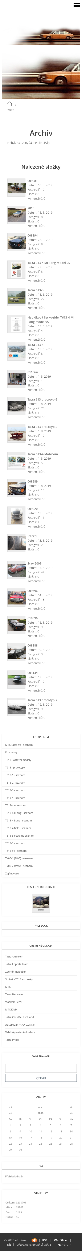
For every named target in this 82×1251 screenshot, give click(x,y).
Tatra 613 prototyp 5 (42, 427)
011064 (33, 372)
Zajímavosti (12, 873)
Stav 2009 (34, 563)
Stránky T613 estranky (19, 979)
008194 (33, 235)
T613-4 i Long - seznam (19, 813)
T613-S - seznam (15, 843)
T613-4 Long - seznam (18, 820)
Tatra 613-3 (36, 290)
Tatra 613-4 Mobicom (43, 454)
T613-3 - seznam (15, 790)
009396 (33, 591)
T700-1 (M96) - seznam (19, 858)
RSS (45, 1240)
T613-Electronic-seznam (19, 835)
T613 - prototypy (15, 767)
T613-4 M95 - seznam (18, 828)
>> (71, 1107)
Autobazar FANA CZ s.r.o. (20, 1024)
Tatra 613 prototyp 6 (42, 399)
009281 (33, 181)
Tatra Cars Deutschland (19, 1017)
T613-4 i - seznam (15, 805)
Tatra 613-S (36, 345)
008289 (33, 481)
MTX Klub (11, 1009)
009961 (41, 910)
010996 (33, 618)
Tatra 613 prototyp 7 (42, 700)
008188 (33, 645)
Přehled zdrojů (14, 1176)
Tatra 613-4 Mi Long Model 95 (49, 263)
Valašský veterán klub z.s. (20, 1032)
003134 (33, 673)
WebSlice (60, 1240)
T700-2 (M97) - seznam (19, 866)
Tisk (8, 1245)
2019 (31, 208)
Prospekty (11, 752)
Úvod (9, 103)
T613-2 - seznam (15, 782)
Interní (32, 536)
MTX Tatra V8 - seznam (19, 745)
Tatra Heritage (14, 994)
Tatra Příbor (12, 1040)
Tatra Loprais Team (16, 964)
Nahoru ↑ (64, 1245)
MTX (8, 987)
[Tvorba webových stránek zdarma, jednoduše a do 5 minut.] (34, 1240)
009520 (33, 509)
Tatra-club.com (14, 956)
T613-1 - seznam (15, 775)
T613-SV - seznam (15, 851)
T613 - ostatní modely (18, 760)
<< (10, 1107)
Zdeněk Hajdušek (15, 971)
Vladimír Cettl (13, 1002)
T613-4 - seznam (15, 798)
